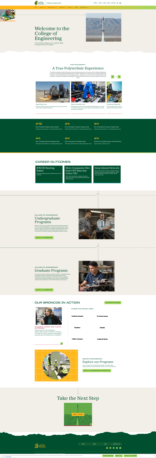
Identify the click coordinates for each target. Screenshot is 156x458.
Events (69, 7)
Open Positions (83, 7)
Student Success (51, 7)
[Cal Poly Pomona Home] (39, 3)
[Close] (154, 455)
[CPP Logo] (40, 445)
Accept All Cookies (130, 455)
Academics (61, 7)
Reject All (118, 455)
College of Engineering (53, 3)
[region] (78, 456)
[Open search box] (117, 3)
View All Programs (44, 237)
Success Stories (113, 302)
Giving (76, 7)
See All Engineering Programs (97, 370)
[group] (53, 97)
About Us (42, 7)
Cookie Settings (108, 455)
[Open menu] (120, 3)
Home (36, 7)
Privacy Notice (8, 456)
